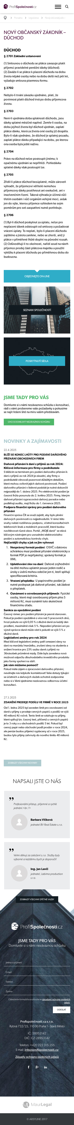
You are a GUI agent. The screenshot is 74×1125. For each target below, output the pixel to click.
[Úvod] (7, 18)
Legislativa (34, 17)
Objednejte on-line (37, 276)
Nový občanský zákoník (56, 17)
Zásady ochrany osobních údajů (37, 1057)
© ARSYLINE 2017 (37, 1119)
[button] (58, 6)
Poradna (18, 17)
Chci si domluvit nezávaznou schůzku (29, 422)
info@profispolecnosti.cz (41, 1050)
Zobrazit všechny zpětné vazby (37, 899)
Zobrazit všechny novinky (22, 763)
